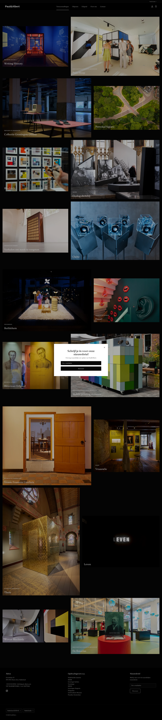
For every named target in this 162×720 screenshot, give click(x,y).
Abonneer (81, 368)
